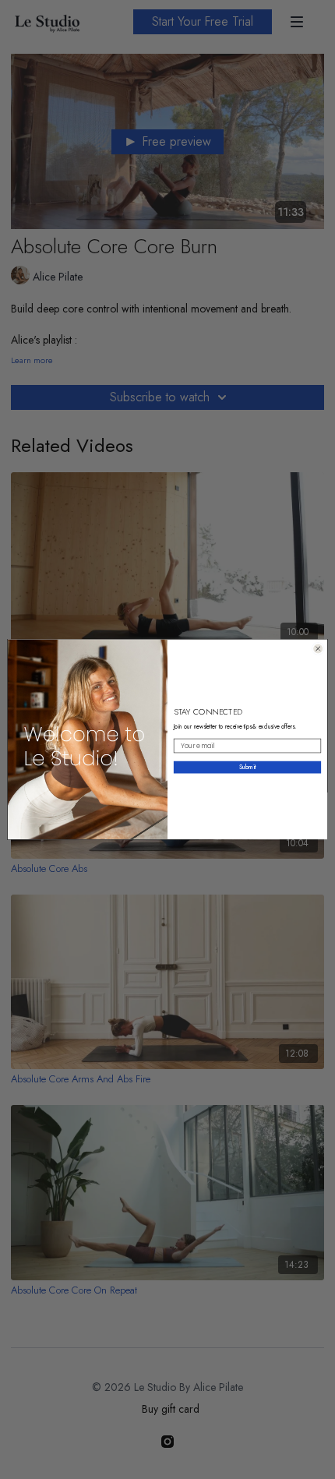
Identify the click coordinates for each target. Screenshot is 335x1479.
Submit (247, 767)
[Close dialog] (318, 649)
